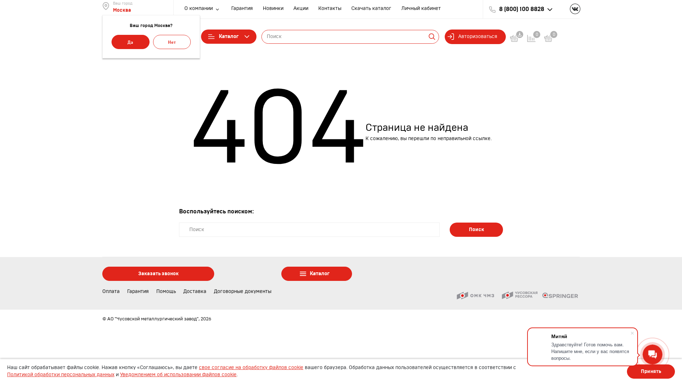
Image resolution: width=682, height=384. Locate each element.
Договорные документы (242, 291)
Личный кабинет (421, 8)
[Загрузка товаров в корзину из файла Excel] (518, 39)
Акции (300, 8)
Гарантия (242, 8)
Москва (122, 10)
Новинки (273, 8)
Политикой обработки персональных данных (60, 374)
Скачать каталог (371, 8)
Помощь (166, 291)
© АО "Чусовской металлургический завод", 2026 (156, 319)
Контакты (329, 8)
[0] (548, 39)
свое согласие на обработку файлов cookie (251, 367)
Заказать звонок (158, 273)
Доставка (194, 291)
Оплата (111, 291)
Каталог (229, 36)
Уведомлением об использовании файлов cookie (178, 374)
